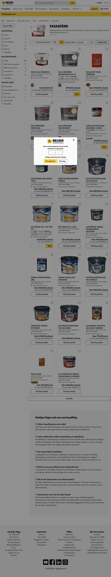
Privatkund (50, 161)
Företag (62, 161)
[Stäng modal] (73, 140)
